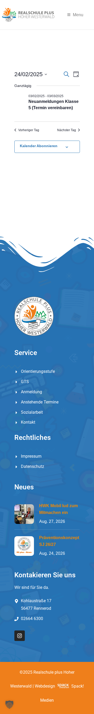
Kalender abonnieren (38, 146)
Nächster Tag (66, 130)
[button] (9, 704)
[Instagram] (19, 635)
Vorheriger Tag (28, 130)
